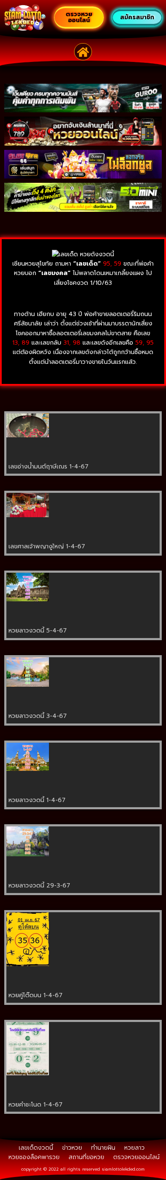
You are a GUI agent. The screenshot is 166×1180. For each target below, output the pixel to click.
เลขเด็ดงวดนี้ (36, 1147)
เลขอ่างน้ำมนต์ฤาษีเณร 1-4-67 (49, 466)
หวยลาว (134, 1147)
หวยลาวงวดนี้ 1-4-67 (37, 800)
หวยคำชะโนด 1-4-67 (36, 1104)
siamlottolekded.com (123, 1169)
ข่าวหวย (72, 1147)
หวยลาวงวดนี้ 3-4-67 (38, 716)
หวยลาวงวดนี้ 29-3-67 (39, 885)
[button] (83, 51)
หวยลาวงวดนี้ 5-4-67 (38, 630)
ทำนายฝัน (103, 1147)
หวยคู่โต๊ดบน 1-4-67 (36, 995)
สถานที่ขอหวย (86, 1157)
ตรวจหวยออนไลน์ (136, 1157)
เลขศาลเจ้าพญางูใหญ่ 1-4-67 (47, 546)
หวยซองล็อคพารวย (34, 1157)
